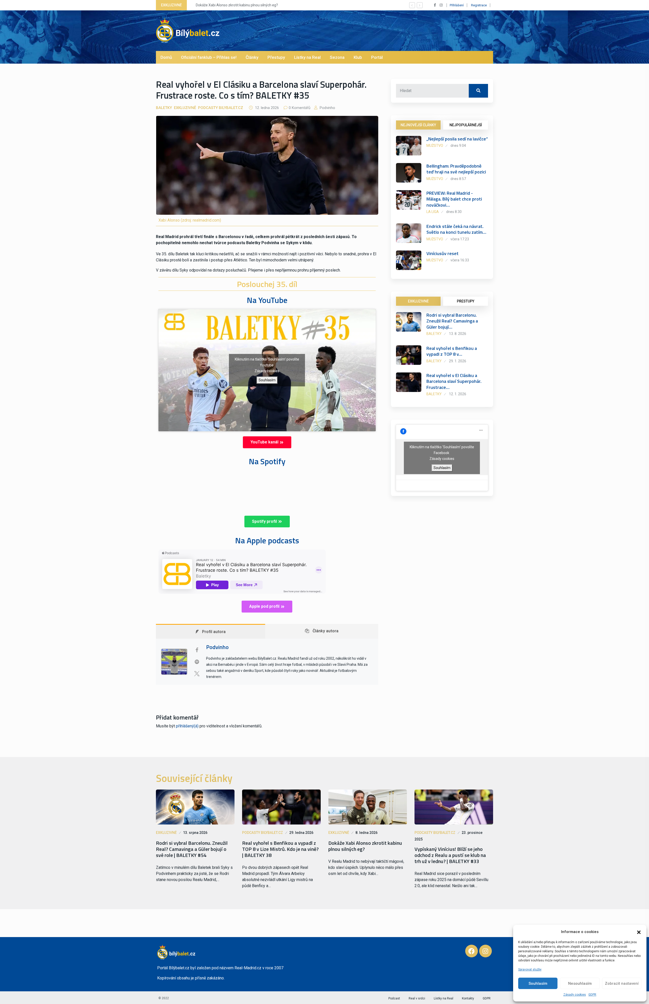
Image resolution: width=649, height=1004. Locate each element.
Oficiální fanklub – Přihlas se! (209, 57)
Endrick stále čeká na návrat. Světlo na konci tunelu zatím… (456, 229)
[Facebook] (471, 951)
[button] (638, 931)
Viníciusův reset (442, 253)
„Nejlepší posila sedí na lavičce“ (457, 138)
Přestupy (276, 57)
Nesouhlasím (580, 983)
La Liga (432, 212)
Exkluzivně (185, 107)
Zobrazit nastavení (622, 983)
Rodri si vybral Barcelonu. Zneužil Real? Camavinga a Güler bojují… (452, 321)
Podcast (394, 998)
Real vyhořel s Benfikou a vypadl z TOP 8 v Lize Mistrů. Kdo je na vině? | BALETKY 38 (280, 849)
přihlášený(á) (187, 726)
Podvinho (327, 107)
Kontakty (468, 998)
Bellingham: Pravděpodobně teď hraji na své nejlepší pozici (456, 169)
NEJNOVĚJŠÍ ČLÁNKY (418, 125)
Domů (166, 57)
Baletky (164, 107)
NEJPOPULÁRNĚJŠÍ (465, 125)
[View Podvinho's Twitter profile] (196, 673)
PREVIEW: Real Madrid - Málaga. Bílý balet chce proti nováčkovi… (454, 199)
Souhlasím (538, 983)
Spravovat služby (530, 969)
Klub (358, 57)
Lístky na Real (307, 57)
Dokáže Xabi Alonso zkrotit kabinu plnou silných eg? (233, 5)
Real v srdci (417, 998)
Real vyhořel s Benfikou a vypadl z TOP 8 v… (451, 351)
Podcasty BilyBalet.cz (220, 107)
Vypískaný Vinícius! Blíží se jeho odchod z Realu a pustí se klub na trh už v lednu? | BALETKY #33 (450, 855)
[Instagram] (485, 951)
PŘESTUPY (465, 301)
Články (252, 57)
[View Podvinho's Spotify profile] (196, 661)
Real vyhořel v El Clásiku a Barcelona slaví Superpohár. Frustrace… (453, 381)
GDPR (592, 994)
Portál (377, 57)
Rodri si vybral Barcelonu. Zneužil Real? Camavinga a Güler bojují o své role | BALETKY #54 (192, 849)
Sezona (337, 57)
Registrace (479, 5)
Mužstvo (434, 146)
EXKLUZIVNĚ (418, 301)
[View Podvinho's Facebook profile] (196, 650)
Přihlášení (457, 5)
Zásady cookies (574, 994)
